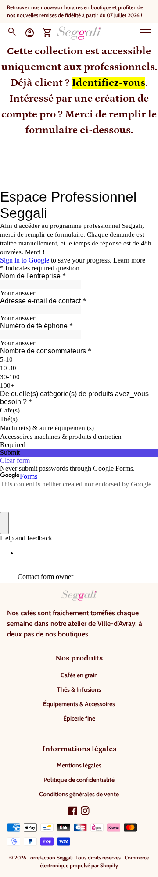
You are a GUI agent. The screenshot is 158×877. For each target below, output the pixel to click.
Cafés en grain (79, 675)
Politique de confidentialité (79, 780)
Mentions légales (79, 765)
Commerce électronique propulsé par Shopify (94, 861)
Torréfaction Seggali (50, 857)
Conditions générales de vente (79, 794)
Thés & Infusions (79, 689)
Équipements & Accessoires (79, 704)
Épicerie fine (79, 718)
